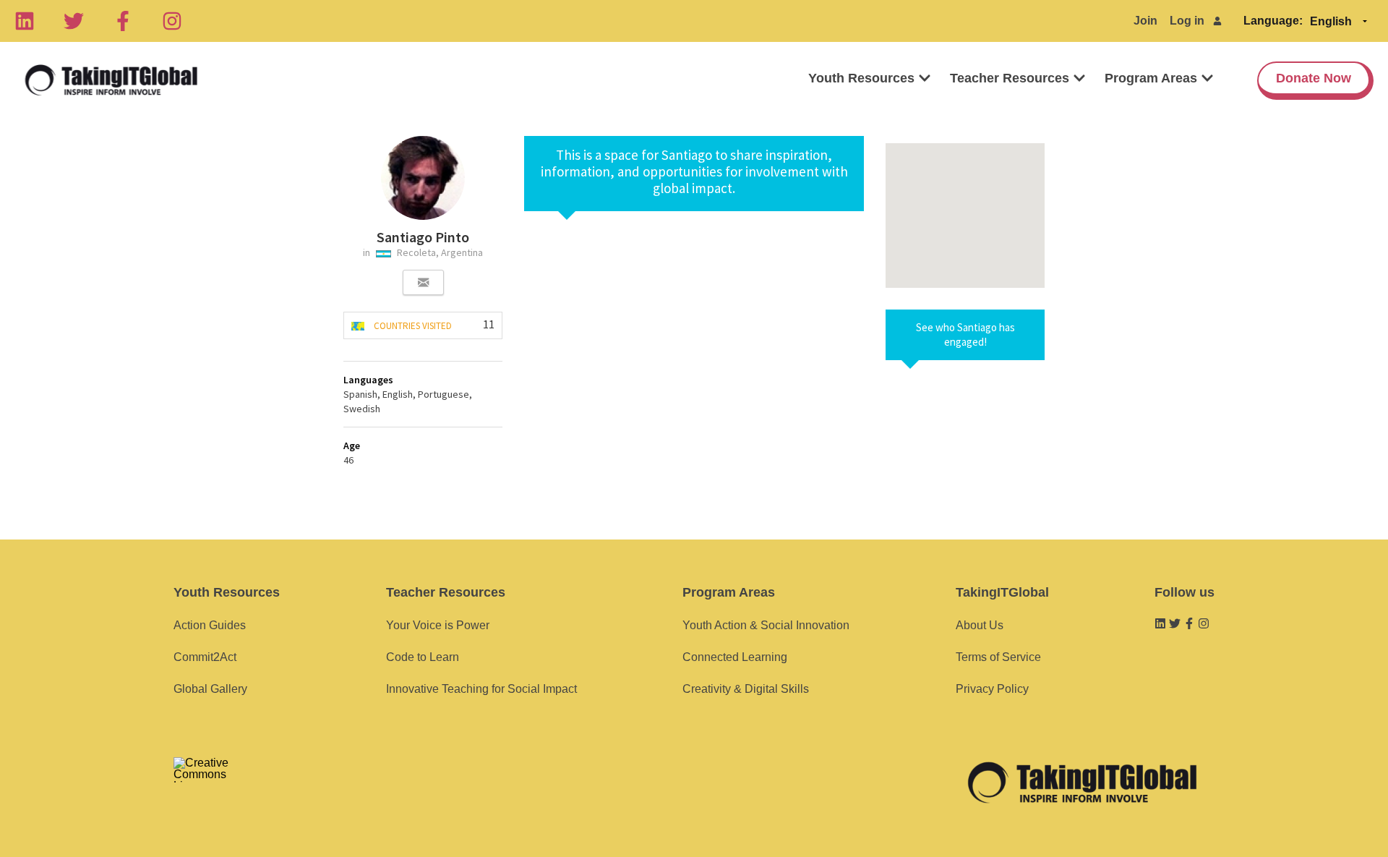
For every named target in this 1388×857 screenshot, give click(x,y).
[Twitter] (74, 21)
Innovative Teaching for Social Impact (481, 689)
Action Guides (210, 625)
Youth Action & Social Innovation (765, 625)
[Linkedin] (24, 21)
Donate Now (1313, 78)
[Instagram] (172, 21)
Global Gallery (210, 689)
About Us (979, 625)
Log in (1187, 20)
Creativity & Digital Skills (745, 689)
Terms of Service (998, 657)
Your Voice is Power (437, 625)
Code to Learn (422, 657)
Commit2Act (205, 657)
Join (1145, 20)
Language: (1273, 20)
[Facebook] (123, 21)
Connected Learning (734, 657)
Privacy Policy (992, 689)
